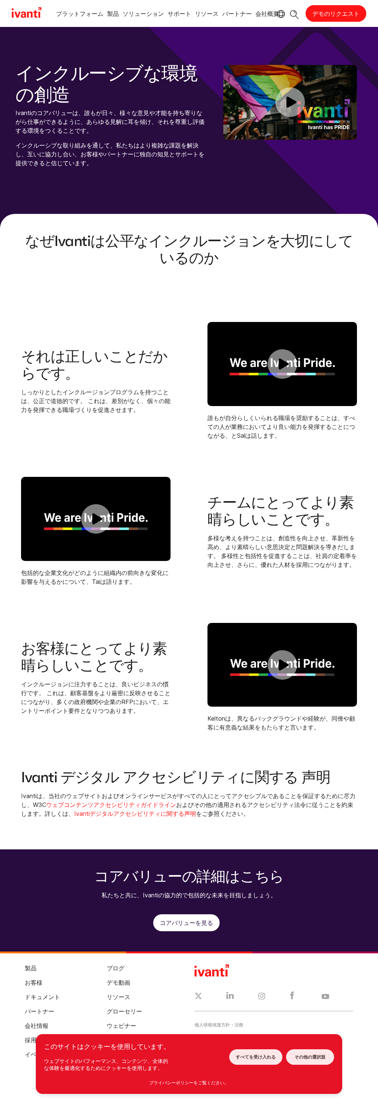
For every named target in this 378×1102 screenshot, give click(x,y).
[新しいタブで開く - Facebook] (292, 997)
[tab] (79, 15)
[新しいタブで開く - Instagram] (261, 997)
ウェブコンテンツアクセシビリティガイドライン (111, 804)
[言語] (280, 14)
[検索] (294, 13)
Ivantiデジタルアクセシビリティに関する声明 (135, 813)
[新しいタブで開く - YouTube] (325, 997)
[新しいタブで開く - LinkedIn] (230, 997)
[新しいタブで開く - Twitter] (198, 997)
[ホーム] (26, 13)
